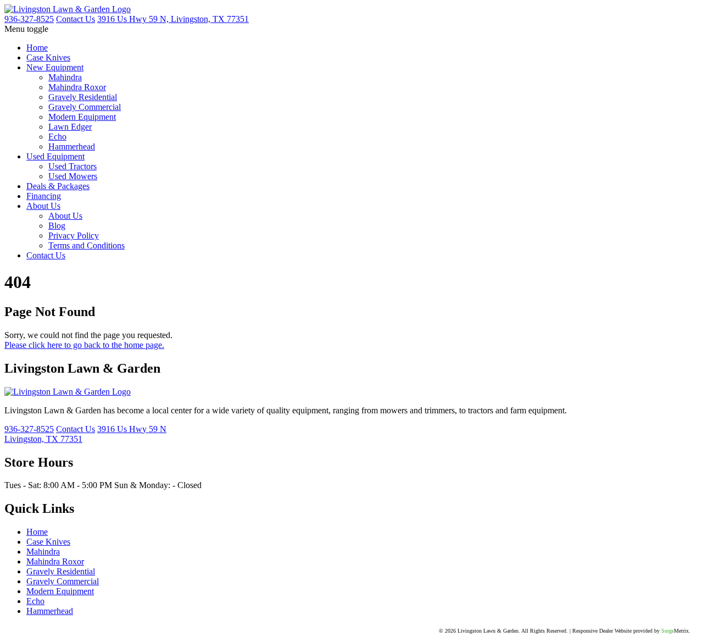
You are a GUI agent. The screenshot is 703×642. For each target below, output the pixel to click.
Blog (56, 225)
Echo (57, 136)
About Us (43, 206)
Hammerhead (71, 146)
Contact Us (45, 255)
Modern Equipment (82, 116)
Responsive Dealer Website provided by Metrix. (631, 631)
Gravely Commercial (84, 107)
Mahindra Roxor (77, 87)
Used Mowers (72, 176)
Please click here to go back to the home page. (84, 345)
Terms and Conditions (86, 245)
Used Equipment (55, 156)
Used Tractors (72, 166)
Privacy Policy (73, 235)
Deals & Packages (58, 186)
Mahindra (65, 77)
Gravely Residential (82, 97)
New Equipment (54, 67)
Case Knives (48, 57)
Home (37, 47)
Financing (43, 196)
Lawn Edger (70, 126)
